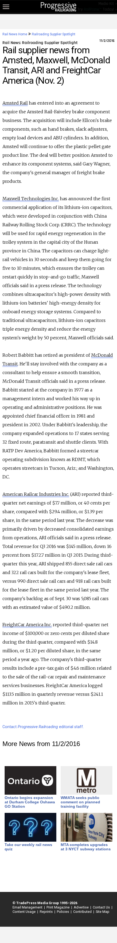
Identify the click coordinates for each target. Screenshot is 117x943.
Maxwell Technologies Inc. (30, 198)
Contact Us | (101, 907)
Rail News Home (14, 34)
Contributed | (83, 912)
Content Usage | (24, 912)
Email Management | (28, 907)
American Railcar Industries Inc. (35, 494)
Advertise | (81, 907)
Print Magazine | (58, 907)
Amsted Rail (15, 103)
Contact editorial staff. (43, 727)
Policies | (63, 912)
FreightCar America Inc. (27, 624)
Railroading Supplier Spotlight (53, 34)
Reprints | (46, 912)
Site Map (102, 912)
